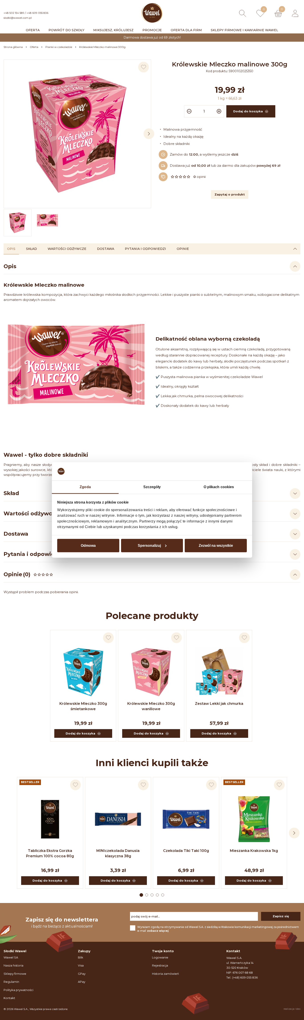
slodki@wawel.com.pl (18, 17)
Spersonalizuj (149, 545)
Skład (31, 249)
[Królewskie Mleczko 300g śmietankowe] (83, 672)
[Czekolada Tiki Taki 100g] (186, 819)
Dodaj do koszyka (80, 733)
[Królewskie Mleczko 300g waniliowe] (151, 672)
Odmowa (88, 545)
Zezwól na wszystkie (216, 545)
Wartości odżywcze (67, 249)
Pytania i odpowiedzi (145, 249)
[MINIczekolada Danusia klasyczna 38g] (118, 819)
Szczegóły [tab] (152, 487)
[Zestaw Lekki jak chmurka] (219, 672)
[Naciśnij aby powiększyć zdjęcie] (77, 133)
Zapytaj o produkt (230, 194)
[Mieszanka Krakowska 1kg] (254, 819)
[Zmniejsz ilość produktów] (188, 111)
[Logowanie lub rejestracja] (295, 13)
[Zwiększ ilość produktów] (219, 111)
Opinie (183, 249)
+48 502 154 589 (14, 12)
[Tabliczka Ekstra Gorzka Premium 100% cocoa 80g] (50, 819)
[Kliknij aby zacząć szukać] (242, 13)
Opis (11, 249)
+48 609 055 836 (37, 12)
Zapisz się (281, 916)
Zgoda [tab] (85, 487)
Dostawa (105, 249)
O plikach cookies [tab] (219, 487)
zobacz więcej (158, 930)
